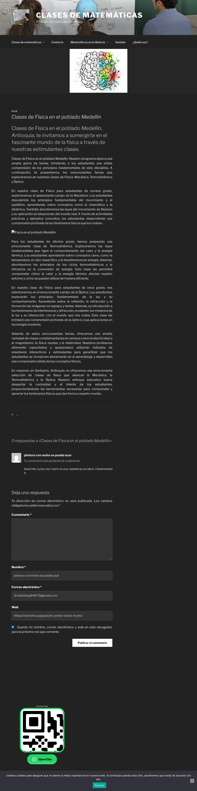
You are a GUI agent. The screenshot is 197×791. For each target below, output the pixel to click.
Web (15, 607)
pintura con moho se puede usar (48, 455)
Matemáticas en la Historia (88, 42)
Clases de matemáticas (89, 15)
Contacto (57, 42)
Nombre (19, 567)
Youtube (120, 42)
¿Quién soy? (140, 42)
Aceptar (99, 785)
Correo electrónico (27, 587)
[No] (192, 781)
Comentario (22, 515)
